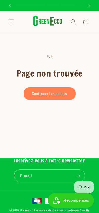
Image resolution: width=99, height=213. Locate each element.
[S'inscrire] (78, 175)
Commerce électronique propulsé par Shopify (61, 210)
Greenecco (27, 210)
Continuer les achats (49, 93)
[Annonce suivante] (89, 5)
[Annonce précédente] (9, 5)
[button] (11, 22)
